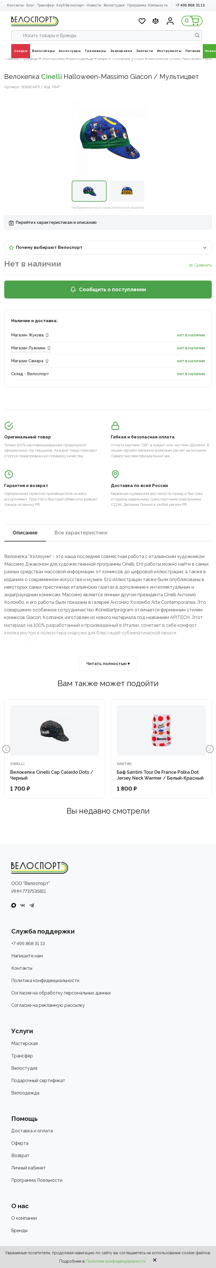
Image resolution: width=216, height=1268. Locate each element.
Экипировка (53, 58)
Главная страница (20, 58)
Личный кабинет (28, 1168)
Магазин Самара (27, 361)
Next (209, 749)
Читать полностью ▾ (108, 663)
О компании (24, 1218)
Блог (30, 5)
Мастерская (24, 1043)
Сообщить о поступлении (112, 289)
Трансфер (45, 5)
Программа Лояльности (147, 5)
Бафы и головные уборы (121, 58)
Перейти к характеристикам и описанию (56, 222)
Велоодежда (81, 58)
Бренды (19, 1230)
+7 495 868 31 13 (190, 5)
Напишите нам (27, 956)
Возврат (20, 1155)
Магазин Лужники (28, 348)
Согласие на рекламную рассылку (48, 1005)
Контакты (15, 5)
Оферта (19, 1143)
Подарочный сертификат (38, 1080)
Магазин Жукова (27, 335)
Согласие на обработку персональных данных (61, 993)
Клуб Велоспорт (70, 5)
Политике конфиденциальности (116, 1261)
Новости (94, 5)
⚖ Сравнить (200, 265)
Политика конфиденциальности (45, 980)
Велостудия (114, 5)
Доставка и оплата (32, 1130)
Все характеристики (81, 533)
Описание (25, 533)
